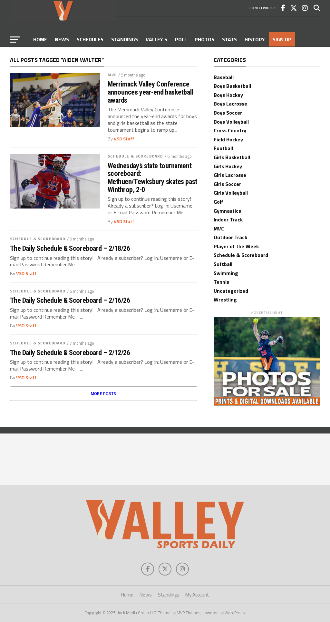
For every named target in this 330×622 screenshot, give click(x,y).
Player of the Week (236, 246)
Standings (124, 39)
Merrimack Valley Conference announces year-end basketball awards (150, 92)
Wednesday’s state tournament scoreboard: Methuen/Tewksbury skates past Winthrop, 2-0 (152, 178)
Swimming (226, 273)
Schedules (90, 39)
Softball (223, 264)
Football (223, 148)
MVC (112, 75)
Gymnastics (227, 211)
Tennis (221, 282)
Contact (74, 53)
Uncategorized (231, 291)
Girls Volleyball (231, 193)
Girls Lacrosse (230, 175)
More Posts (103, 393)
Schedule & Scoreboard (135, 156)
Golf (218, 202)
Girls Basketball (232, 157)
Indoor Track (228, 219)
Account (44, 53)
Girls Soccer (227, 184)
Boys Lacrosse (230, 103)
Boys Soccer (228, 113)
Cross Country (230, 130)
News (62, 39)
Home (40, 39)
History (255, 39)
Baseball (224, 77)
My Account (197, 594)
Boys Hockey (228, 95)
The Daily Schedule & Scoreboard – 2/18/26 (70, 248)
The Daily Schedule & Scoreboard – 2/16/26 (70, 300)
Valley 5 (156, 39)
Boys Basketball (232, 86)
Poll (181, 39)
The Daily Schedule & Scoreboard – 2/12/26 (70, 353)
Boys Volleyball (231, 122)
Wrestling (225, 299)
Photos (204, 39)
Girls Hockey (228, 166)
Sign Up (282, 39)
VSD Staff (124, 138)
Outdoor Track (230, 237)
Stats (229, 39)
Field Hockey (228, 139)
